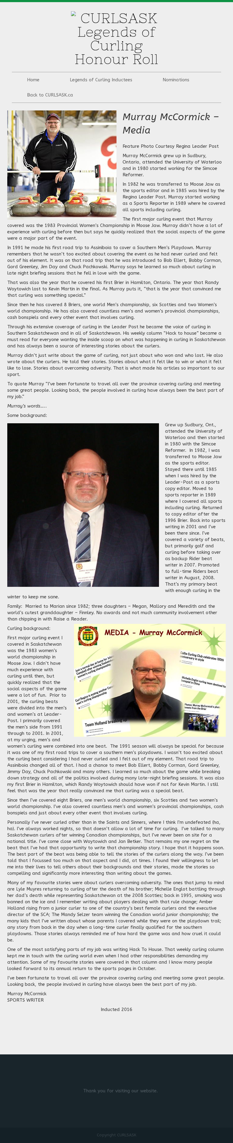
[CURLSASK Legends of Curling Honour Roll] (116, 37)
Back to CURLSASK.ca (50, 95)
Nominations (176, 80)
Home (33, 80)
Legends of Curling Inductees (101, 80)
